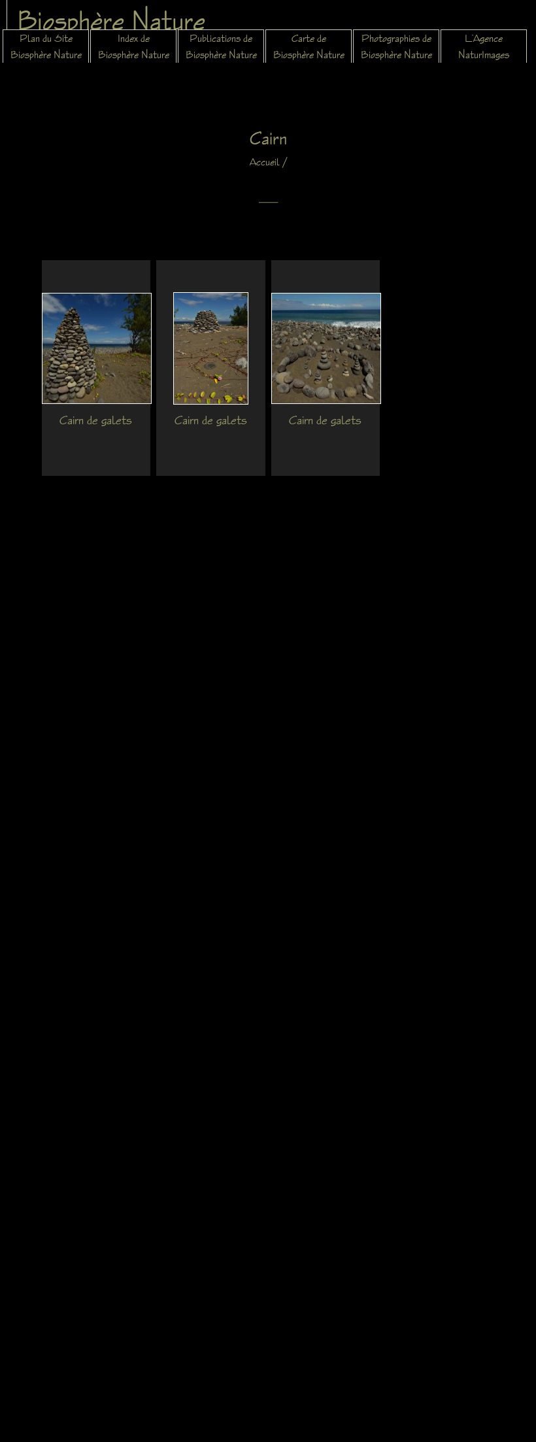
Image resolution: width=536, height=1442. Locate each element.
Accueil (265, 162)
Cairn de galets (95, 420)
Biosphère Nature (111, 20)
